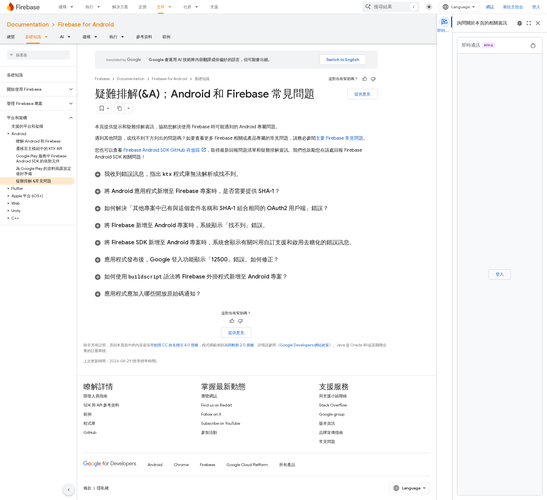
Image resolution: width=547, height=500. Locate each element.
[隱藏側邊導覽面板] (68, 489)
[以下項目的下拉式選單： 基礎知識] (48, 37)
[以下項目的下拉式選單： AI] (70, 37)
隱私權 (103, 488)
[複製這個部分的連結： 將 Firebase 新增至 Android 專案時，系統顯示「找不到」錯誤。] (275, 225)
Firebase (102, 78)
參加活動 (209, 432)
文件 (161, 6)
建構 (63, 6)
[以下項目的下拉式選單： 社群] (198, 7)
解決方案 (120, 6)
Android (155, 464)
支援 (214, 6)
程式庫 (89, 423)
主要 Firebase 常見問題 (339, 138)
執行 (89, 6)
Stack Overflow (333, 405)
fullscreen (528, 23)
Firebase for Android (86, 24)
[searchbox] (38, 55)
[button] (34, 89)
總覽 (11, 36)
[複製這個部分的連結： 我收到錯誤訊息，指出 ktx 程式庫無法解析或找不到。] (248, 174)
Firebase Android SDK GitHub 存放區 (161, 150)
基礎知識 (33, 36)
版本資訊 (327, 423)
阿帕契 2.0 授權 (241, 345)
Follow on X (211, 414)
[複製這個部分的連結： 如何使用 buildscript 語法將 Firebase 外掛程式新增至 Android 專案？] (295, 276)
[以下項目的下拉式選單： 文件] (171, 7)
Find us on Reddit (216, 405)
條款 (87, 488)
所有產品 (287, 464)
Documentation (28, 24)
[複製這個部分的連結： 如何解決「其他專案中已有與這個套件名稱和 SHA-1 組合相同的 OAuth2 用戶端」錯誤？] (334, 208)
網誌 (490, 6)
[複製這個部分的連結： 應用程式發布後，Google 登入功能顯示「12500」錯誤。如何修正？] (284, 259)
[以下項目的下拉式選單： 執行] (100, 7)
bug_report (519, 23)
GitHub (89, 432)
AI (62, 36)
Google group (331, 414)
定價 (142, 6)
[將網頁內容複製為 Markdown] (120, 108)
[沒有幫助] (373, 79)
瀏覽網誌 (209, 396)
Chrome (181, 464)
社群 (187, 6)
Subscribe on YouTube (220, 423)
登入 (536, 6)
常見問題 (327, 441)
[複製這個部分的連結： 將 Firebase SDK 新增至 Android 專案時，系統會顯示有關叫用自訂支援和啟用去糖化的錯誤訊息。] (360, 242)
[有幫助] (364, 79)
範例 (166, 36)
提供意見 (362, 94)
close (537, 23)
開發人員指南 (95, 396)
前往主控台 (513, 6)
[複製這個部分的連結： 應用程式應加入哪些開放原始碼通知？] (208, 293)
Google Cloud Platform (247, 464)
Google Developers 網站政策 (304, 345)
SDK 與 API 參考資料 (101, 405)
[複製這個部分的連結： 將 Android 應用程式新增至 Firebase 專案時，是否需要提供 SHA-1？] (285, 191)
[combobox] (390, 7)
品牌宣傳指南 (331, 432)
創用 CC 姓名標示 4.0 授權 (176, 345)
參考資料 (144, 36)
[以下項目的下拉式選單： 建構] (73, 7)
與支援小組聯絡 (333, 396)
